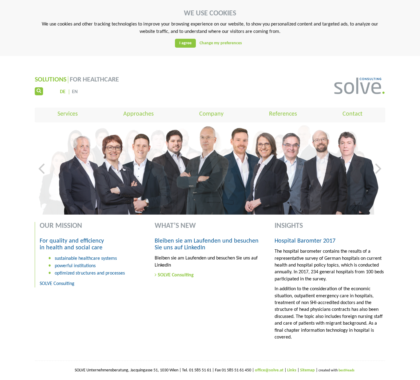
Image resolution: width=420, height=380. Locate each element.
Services (67, 114)
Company (211, 114)
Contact (353, 114)
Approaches (138, 114)
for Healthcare (77, 79)
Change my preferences (221, 43)
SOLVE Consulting (176, 275)
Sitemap (308, 370)
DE (62, 91)
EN (75, 91)
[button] (41, 187)
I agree (185, 43)
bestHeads (347, 370)
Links (292, 370)
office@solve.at (269, 370)
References (283, 114)
